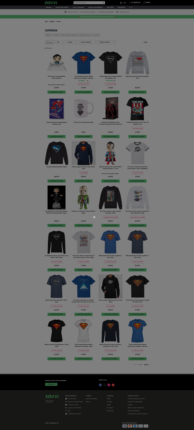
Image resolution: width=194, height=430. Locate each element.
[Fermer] (94, 217)
